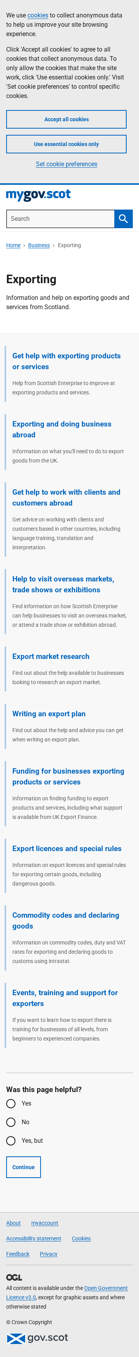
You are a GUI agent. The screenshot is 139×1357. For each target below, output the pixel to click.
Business (39, 245)
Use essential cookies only (66, 144)
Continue (23, 1167)
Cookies (81, 1238)
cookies (37, 15)
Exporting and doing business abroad (62, 429)
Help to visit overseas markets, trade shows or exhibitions (63, 584)
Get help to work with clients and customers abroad (66, 497)
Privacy (49, 1254)
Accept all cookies (66, 119)
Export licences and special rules (67, 848)
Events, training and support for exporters (65, 998)
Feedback (17, 1254)
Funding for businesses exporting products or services (68, 776)
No (25, 1122)
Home (13, 245)
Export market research (51, 656)
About (13, 1223)
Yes (26, 1103)
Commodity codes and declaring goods (65, 920)
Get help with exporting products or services (66, 361)
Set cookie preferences (66, 164)
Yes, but (32, 1140)
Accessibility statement (33, 1238)
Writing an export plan (49, 713)
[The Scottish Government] (37, 1339)
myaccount (44, 1223)
